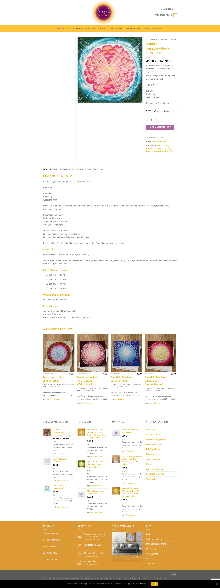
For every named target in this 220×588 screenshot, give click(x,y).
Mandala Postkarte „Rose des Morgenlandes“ (156, 381)
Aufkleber (123, 579)
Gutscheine (129, 29)
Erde (164, 148)
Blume (159, 146)
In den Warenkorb (160, 127)
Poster (149, 464)
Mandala (90, 29)
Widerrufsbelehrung (155, 539)
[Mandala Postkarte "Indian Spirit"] (59, 353)
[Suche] (162, 9)
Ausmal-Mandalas (154, 469)
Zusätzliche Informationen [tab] (72, 169)
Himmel (149, 151)
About (79, 29)
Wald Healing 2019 (92, 545)
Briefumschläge (153, 449)
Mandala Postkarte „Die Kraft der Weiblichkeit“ (88, 381)
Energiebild (150, 148)
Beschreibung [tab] (50, 169)
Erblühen (158, 148)
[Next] (176, 375)
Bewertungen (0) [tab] (95, 169)
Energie (165, 146)
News (139, 29)
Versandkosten (156, 71)
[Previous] (43, 375)
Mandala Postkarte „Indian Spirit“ (54, 379)
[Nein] (217, 585)
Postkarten (151, 430)
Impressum (151, 549)
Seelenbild (164, 151)
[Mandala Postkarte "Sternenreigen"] (126, 353)
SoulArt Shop (49, 579)
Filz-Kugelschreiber (155, 474)
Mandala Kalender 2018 (95, 553)
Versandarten (152, 554)
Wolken (171, 151)
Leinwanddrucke (168, 40)
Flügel (169, 148)
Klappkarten (151, 454)
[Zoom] (80, 99)
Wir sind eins (90, 561)
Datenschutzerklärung (156, 544)
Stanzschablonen (154, 459)
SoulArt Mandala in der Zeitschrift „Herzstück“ (94, 535)
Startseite (151, 40)
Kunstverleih (115, 29)
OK (154, 584)
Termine (101, 29)
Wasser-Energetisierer (156, 439)
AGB (148, 534)
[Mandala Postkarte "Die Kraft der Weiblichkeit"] (92, 353)
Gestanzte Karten (154, 444)
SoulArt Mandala (65, 29)
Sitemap (150, 564)
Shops (146, 29)
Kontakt (157, 29)
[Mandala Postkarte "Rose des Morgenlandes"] (160, 353)
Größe (148, 111)
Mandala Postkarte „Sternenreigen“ (122, 379)
